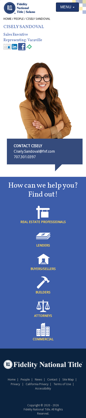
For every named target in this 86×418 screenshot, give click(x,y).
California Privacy (37, 384)
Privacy (15, 384)
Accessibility (43, 388)
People (19, 18)
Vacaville (35, 40)
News (38, 379)
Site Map (68, 379)
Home (12, 379)
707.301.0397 (25, 157)
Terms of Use (62, 384)
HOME (7, 18)
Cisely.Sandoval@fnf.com (34, 151)
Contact (52, 379)
